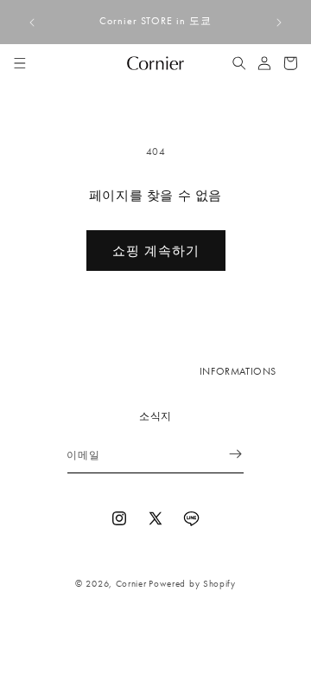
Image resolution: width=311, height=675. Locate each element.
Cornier (131, 583)
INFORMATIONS (238, 371)
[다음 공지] (279, 22)
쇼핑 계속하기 (156, 251)
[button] (20, 63)
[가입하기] (225, 454)
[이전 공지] (32, 22)
